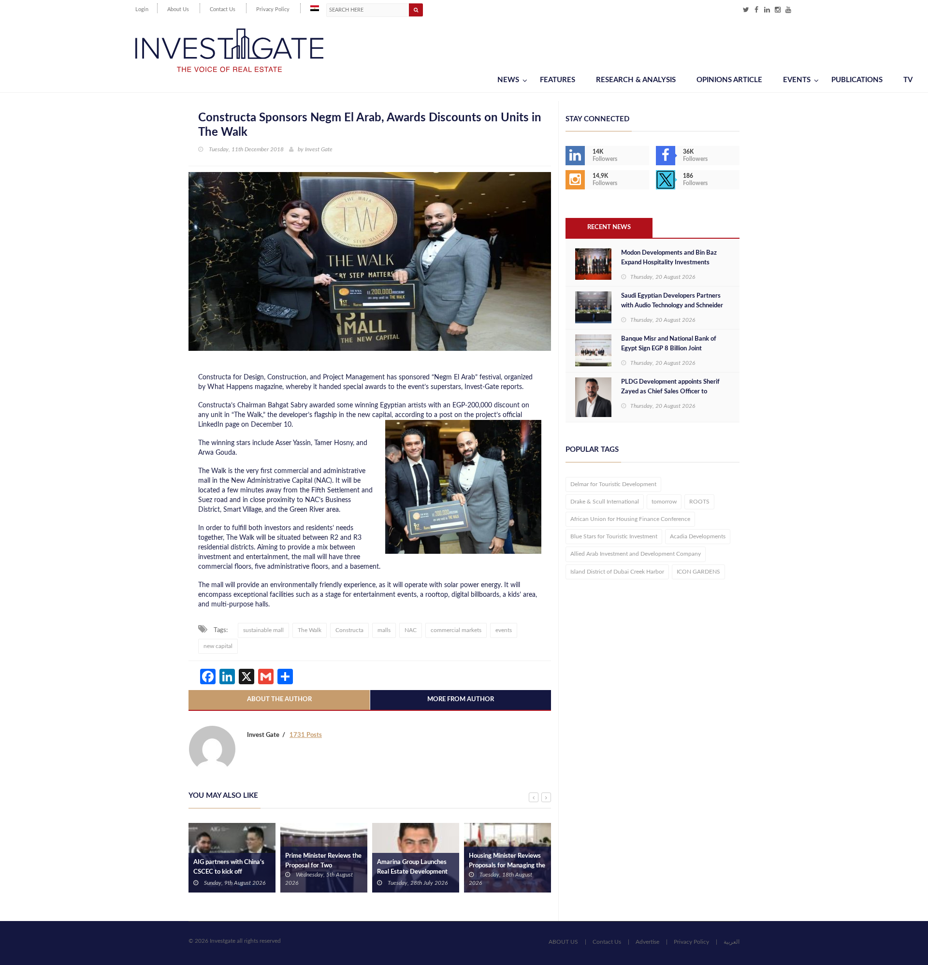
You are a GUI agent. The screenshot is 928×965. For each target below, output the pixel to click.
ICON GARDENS (698, 572)
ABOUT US (563, 942)
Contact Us (222, 9)
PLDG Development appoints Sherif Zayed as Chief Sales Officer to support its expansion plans (670, 391)
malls (384, 630)
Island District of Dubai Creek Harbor (617, 572)
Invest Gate (319, 149)
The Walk (309, 630)
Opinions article (729, 80)
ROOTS (699, 501)
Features (557, 80)
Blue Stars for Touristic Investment (613, 536)
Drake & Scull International (604, 501)
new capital (217, 646)
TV (908, 80)
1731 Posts (306, 735)
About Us (178, 9)
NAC (411, 630)
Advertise (647, 942)
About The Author (279, 699)
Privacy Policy (273, 9)
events (503, 630)
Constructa (349, 630)
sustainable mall (263, 630)
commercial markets (456, 630)
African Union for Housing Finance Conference (630, 519)
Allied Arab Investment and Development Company (635, 554)
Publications (857, 80)
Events (797, 80)
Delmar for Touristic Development (613, 484)
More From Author (460, 699)
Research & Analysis (636, 80)
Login (141, 9)
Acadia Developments (697, 536)
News (508, 80)
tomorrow (664, 501)
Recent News (609, 227)
